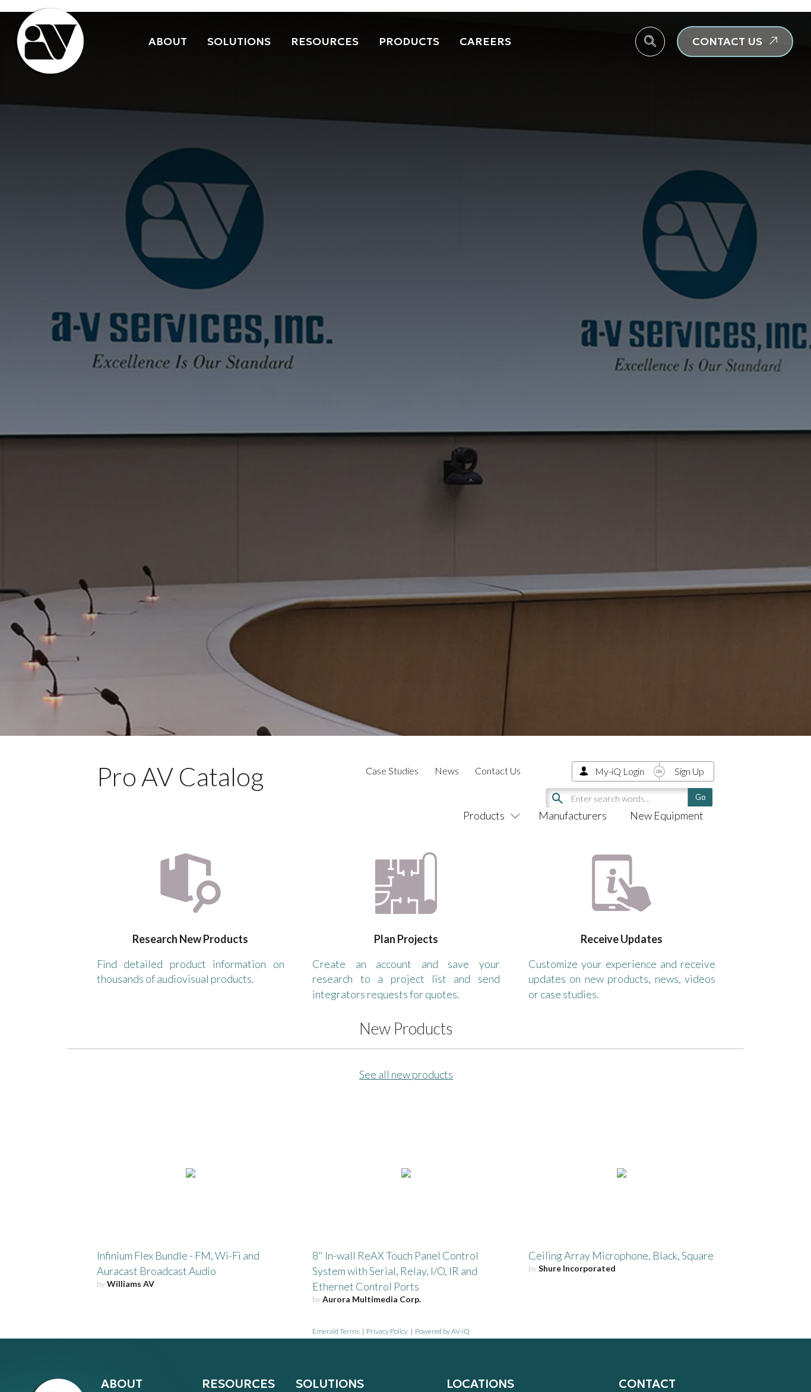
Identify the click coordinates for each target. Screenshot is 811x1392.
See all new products (406, 1074)
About (167, 41)
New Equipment (667, 815)
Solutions (239, 41)
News (447, 770)
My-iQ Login (619, 771)
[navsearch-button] (650, 41)
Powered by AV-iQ (442, 1331)
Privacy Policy (387, 1331)
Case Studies (392, 770)
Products (409, 41)
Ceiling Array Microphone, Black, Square (621, 1255)
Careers (485, 41)
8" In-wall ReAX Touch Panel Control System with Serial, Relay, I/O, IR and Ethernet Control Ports (395, 1271)
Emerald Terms (335, 1331)
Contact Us (498, 770)
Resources (325, 41)
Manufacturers (572, 815)
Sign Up (689, 771)
